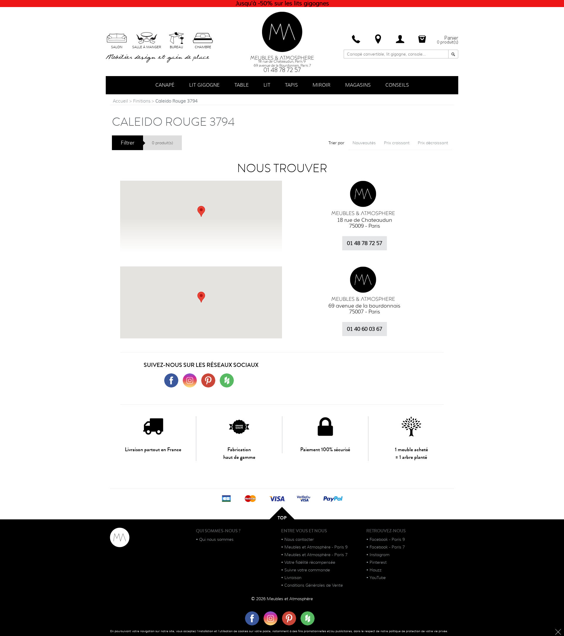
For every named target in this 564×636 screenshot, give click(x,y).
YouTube (378, 577)
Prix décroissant (433, 142)
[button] (201, 297)
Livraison (292, 577)
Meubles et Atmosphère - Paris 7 (316, 554)
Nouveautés (364, 142)
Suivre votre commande (307, 570)
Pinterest (378, 562)
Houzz (376, 570)
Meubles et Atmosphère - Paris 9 (316, 547)
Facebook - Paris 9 (387, 539)
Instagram (380, 554)
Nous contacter (299, 539)
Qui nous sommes (216, 539)
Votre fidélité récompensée (309, 562)
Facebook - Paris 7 (387, 547)
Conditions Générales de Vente (313, 585)
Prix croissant (396, 142)
